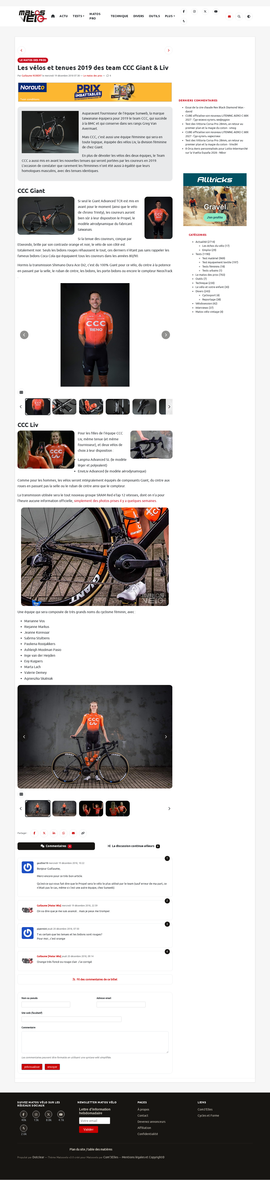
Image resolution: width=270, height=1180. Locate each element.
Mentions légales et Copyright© (143, 1157)
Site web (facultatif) (32, 1012)
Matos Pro (94, 16)
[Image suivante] (166, 335)
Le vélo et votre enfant (210, 287)
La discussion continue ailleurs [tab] (135, 846)
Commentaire (28, 1027)
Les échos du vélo (213, 246)
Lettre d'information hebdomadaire (95, 1111)
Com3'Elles (205, 1109)
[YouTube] (216, 11)
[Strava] (183, 21)
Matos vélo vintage (207, 312)
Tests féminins (211, 266)
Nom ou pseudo (30, 998)
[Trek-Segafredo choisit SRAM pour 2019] (22, 50)
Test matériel (210, 258)
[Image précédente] (24, 335)
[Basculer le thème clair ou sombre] (249, 16)
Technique (119, 16)
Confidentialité (148, 1134)
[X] (205, 11)
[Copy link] (83, 833)
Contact (143, 1115)
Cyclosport (209, 295)
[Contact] (229, 16)
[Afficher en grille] (21, 392)
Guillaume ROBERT (32, 75)
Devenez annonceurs (151, 1122)
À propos (143, 1109)
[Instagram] (194, 11)
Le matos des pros (92, 75)
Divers (138, 16)
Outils (154, 16)
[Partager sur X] (44, 833)
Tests (77, 16)
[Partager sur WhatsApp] (63, 833)
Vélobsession (204, 303)
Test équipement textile (216, 262)
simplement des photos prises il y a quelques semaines (115, 501)
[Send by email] (73, 833)
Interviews (202, 308)
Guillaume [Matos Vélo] (49, 905)
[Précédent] (21, 406)
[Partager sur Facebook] (34, 833)
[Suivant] (169, 406)
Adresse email (104, 998)
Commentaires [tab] (57, 846)
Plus (169, 16)
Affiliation (144, 1128)
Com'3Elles (110, 1157)
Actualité (201, 242)
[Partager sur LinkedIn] (54, 833)
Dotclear (38, 1157)
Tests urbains (210, 270)
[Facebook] (183, 11)
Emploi (206, 250)
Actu (63, 16)
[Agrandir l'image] (95, 335)
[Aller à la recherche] (239, 16)
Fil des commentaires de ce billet (97, 979)
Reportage (209, 299)
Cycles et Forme (208, 1115)
